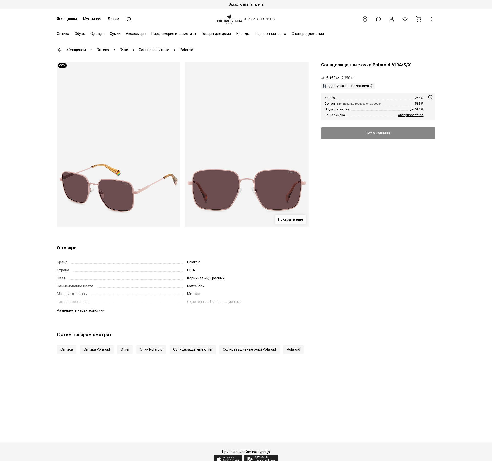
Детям (113, 19)
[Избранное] (405, 19)
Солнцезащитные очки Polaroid (249, 349)
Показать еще (290, 219)
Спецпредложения (308, 34)
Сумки (115, 34)
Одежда (97, 34)
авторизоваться (410, 115)
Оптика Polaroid (97, 349)
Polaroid (293, 349)
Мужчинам (92, 19)
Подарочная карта (270, 34)
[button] (378, 19)
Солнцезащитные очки (192, 349)
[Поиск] (129, 19)
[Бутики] (365, 19)
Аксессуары (136, 34)
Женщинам (67, 19)
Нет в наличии (378, 133)
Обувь (80, 34)
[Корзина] (418, 19)
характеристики (81, 310)
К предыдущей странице (59, 50)
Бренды (243, 34)
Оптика (63, 34)
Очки (125, 349)
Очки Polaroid (151, 349)
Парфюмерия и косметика (173, 34)
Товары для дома (216, 34)
